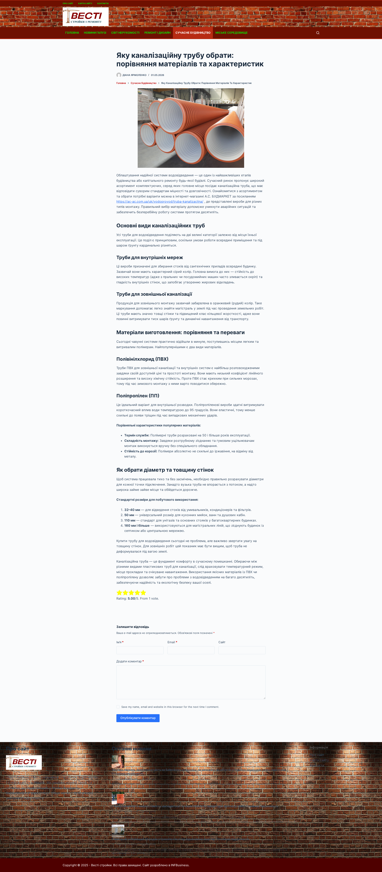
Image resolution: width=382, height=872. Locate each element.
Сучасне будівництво (192, 32)
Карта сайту (85, 3)
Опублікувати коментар (138, 718)
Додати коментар (130, 661)
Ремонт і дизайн (157, 32)
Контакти (102, 3)
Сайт (221, 642)
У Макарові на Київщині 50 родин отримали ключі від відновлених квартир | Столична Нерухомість (180, 839)
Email (172, 642)
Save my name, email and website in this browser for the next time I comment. (170, 706)
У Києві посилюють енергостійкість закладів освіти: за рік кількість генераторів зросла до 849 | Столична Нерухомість (195, 806)
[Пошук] (317, 32)
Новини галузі (95, 32)
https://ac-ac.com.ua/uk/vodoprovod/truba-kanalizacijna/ (159, 201)
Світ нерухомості (125, 32)
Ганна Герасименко (126, 778)
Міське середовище (231, 32)
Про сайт (68, 3)
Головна (72, 32)
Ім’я (120, 642)
